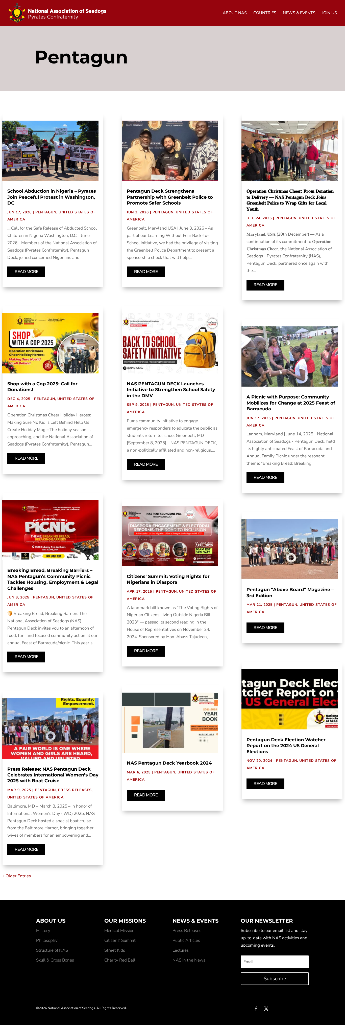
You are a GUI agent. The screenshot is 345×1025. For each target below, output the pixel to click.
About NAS (235, 13)
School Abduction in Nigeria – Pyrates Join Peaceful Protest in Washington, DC (51, 197)
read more (26, 272)
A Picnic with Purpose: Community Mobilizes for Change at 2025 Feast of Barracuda (291, 403)
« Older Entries (17, 876)
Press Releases (75, 790)
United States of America (35, 797)
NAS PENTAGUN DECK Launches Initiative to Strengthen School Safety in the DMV (171, 389)
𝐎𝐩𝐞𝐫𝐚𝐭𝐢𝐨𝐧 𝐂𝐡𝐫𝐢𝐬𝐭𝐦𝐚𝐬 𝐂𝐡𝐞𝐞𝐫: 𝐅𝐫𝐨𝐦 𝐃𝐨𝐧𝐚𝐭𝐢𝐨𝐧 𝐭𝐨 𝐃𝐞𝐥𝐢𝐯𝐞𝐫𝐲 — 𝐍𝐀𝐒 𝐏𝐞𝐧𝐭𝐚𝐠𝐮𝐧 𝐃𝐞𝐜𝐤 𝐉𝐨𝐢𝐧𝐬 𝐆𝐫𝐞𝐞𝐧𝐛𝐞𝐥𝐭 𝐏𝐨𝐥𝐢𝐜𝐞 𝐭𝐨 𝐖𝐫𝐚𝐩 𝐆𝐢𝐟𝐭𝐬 (290, 200)
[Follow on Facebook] (256, 1009)
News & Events (299, 13)
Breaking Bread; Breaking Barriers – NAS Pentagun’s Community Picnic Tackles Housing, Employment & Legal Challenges (52, 579)
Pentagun (45, 212)
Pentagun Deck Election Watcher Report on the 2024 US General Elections (286, 745)
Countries (264, 13)
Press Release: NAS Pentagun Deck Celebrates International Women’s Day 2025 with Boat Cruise (52, 775)
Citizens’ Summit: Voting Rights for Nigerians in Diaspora (168, 579)
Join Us (329, 13)
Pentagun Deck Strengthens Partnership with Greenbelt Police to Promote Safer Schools (170, 197)
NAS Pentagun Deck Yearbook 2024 (169, 763)
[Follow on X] (266, 1009)
